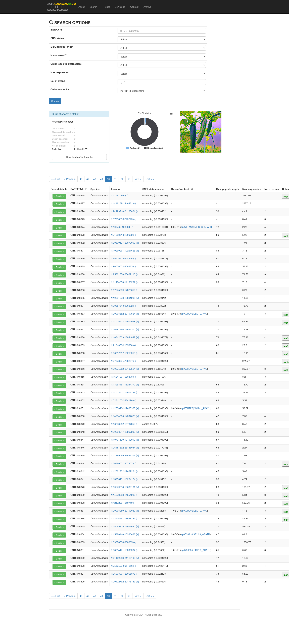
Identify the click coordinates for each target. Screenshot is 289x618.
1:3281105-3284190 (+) (123, 400)
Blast (107, 6)
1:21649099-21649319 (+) (125, 455)
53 (129, 179)
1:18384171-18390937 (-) (124, 550)
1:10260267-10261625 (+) (125, 250)
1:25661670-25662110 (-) (124, 274)
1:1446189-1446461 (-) (123, 203)
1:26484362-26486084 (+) (125, 447)
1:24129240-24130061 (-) (124, 211)
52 (122, 179)
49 (101, 179)
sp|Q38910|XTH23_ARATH (195, 534)
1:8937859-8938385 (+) (123, 542)
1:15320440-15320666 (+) (125, 534)
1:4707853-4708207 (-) (123, 360)
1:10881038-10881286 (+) (125, 297)
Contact (134, 6)
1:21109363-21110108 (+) (125, 557)
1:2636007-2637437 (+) (123, 463)
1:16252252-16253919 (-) (124, 353)
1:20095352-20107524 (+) (125, 313)
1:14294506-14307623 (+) (125, 416)
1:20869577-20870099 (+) (125, 242)
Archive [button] (147, 6)
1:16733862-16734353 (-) (124, 424)
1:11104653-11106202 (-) (124, 282)
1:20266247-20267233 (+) (125, 431)
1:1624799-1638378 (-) (123, 376)
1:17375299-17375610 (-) (124, 290)
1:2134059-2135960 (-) (123, 345)
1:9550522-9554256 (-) (123, 258)
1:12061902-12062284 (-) (124, 471)
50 (108, 179)
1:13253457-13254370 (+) (125, 384)
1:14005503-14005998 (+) (125, 321)
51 (115, 179)
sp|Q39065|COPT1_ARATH (195, 550)
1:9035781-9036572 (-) (123, 305)
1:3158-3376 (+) (119, 195)
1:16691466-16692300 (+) (125, 329)
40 (81, 179)
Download (120, 6)
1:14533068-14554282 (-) (124, 494)
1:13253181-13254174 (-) (124, 479)
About (81, 6)
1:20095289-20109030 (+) (125, 510)
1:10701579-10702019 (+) (125, 439)
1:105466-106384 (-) (122, 227)
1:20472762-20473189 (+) (125, 581)
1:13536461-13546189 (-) (124, 518)
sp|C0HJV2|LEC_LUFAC (194, 313)
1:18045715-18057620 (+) (125, 526)
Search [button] (94, 6)
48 (94, 179)
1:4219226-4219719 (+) (123, 502)
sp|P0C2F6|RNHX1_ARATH (196, 408)
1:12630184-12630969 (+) (125, 408)
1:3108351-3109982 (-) (123, 234)
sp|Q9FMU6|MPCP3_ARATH (196, 227)
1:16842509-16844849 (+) (125, 337)
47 (87, 179)
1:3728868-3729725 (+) (123, 219)
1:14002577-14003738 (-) (124, 392)
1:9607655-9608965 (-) (123, 266)
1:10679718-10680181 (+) (125, 487)
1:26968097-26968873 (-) (124, 573)
